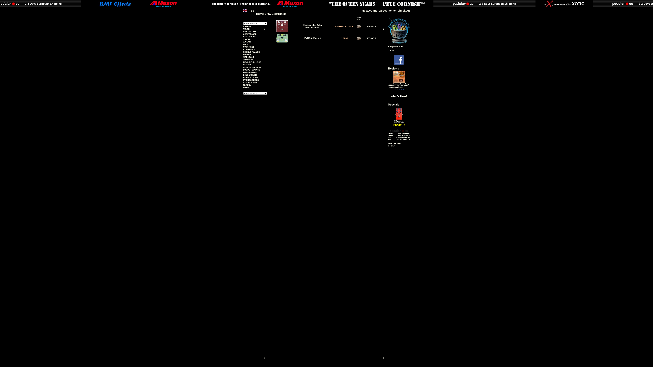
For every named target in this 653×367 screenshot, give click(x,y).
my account (369, 10)
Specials (393, 104)
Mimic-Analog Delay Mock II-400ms (312, 26)
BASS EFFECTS (250, 75)
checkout (404, 10)
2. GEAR (247, 42)
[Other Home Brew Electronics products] (399, 43)
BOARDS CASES (250, 77)
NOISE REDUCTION (252, 67)
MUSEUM (247, 85)
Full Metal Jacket (312, 38)
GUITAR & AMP (250, 83)
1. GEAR (247, 39)
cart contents (387, 10)
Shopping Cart (395, 46)
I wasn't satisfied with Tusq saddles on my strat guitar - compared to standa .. (398, 85)
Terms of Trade (394, 144)
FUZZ (245, 44)
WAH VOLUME (249, 32)
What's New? (399, 96)
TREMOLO (248, 60)
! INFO (246, 88)
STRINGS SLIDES (251, 80)
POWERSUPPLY (250, 72)
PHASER (247, 55)
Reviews (393, 68)
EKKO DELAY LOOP (252, 62)
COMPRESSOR (250, 34)
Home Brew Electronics (271, 13)
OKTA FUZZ (248, 47)
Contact (391, 146)
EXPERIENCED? (250, 49)
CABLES (247, 26)
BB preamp (399, 121)
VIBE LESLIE (248, 57)
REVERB (247, 65)
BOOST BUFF (249, 37)
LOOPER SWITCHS (251, 70)
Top (251, 10)
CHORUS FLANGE (251, 52)
